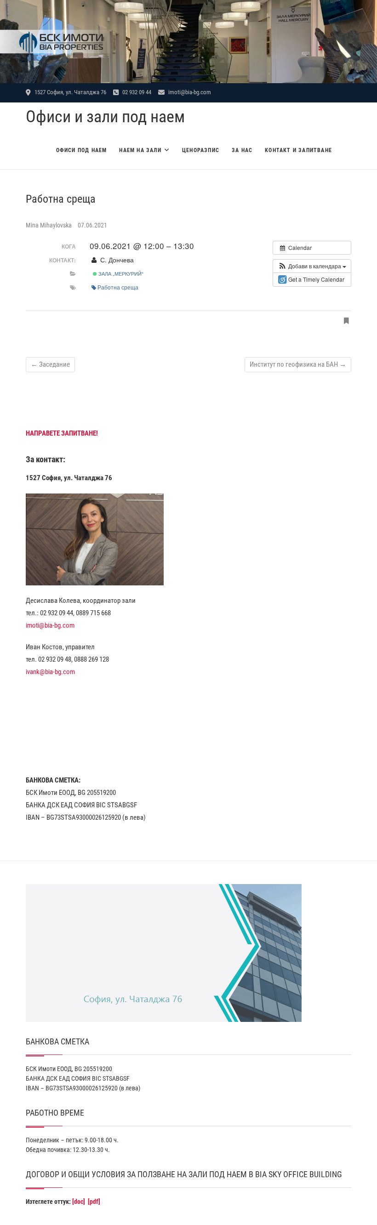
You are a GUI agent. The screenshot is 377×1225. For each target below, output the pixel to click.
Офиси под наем (81, 150)
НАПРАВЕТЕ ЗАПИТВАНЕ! (62, 433)
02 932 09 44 (136, 92)
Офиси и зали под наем (105, 116)
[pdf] (94, 1201)
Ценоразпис (200, 150)
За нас (242, 150)
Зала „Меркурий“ (120, 273)
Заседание (50, 364)
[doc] (78, 1201)
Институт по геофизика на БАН (298, 364)
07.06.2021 (92, 225)
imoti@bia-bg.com (189, 92)
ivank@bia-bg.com (50, 672)
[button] (312, 266)
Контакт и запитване (298, 150)
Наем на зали (140, 150)
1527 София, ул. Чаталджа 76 (69, 92)
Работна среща (117, 287)
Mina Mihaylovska (49, 225)
